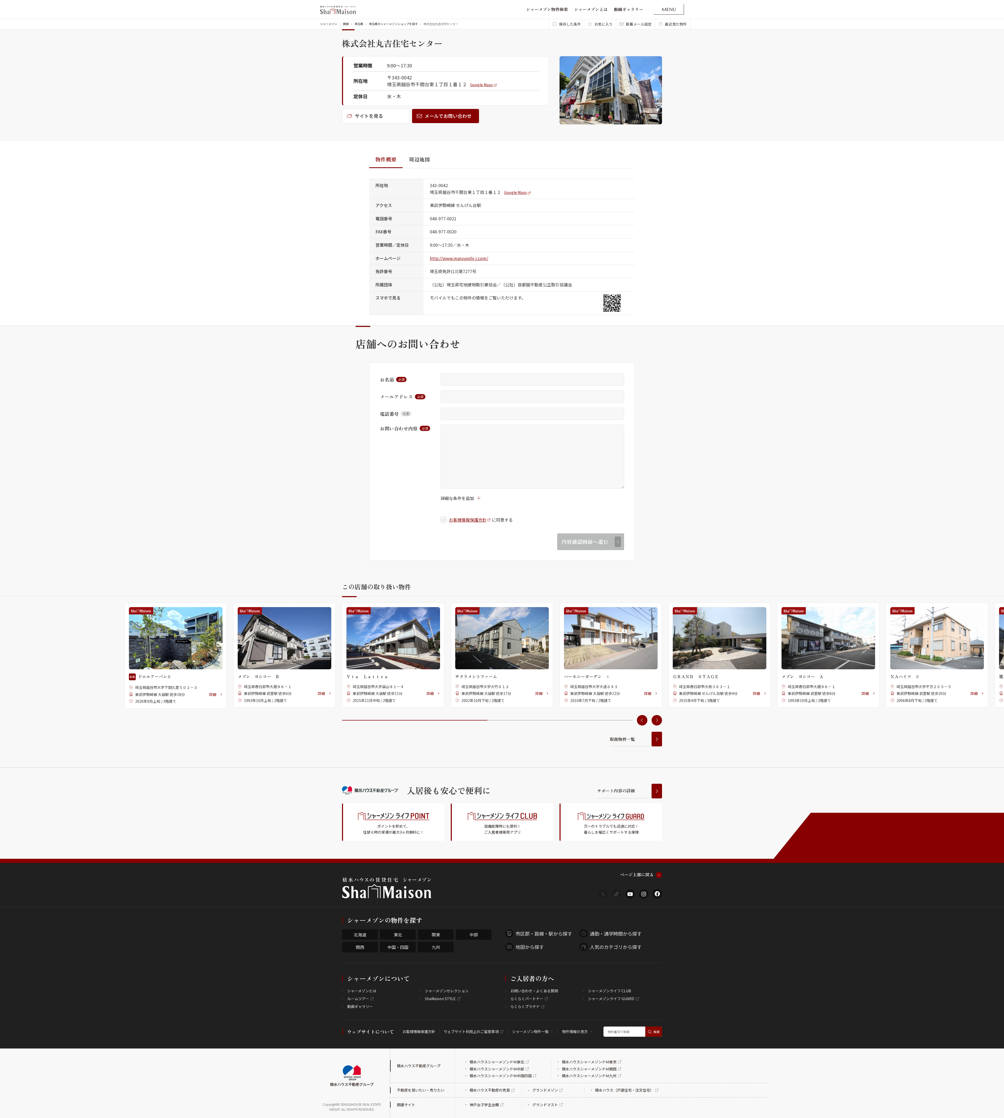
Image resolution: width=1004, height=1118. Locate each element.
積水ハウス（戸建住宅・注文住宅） (624, 1090)
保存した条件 (570, 24)
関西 (360, 947)
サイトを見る (369, 115)
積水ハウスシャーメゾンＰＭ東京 (589, 1061)
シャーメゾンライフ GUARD (611, 998)
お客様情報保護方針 (468, 519)
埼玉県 (359, 24)
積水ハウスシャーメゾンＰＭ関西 (589, 1068)
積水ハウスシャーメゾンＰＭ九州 (589, 1075)
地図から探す (530, 946)
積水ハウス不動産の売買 (490, 1090)
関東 (346, 24)
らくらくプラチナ (525, 1006)
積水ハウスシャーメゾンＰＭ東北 (497, 1061)
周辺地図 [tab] (419, 159)
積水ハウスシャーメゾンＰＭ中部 (497, 1068)
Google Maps (481, 84)
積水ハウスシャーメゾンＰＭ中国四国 (501, 1075)
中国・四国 (397, 947)
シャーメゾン (328, 24)
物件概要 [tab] (385, 159)
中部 (474, 934)
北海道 (360, 934)
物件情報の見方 (575, 1031)
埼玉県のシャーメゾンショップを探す (393, 24)
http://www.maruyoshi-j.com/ (459, 258)
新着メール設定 (639, 24)
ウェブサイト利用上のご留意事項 (471, 1031)
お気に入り (603, 24)
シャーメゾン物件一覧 (530, 1031)
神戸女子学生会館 (484, 1104)
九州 (436, 947)
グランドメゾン (545, 1090)
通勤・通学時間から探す (616, 933)
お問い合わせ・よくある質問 (534, 990)
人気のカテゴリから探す (616, 946)
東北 (398, 934)
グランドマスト (545, 1104)
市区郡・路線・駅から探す (544, 933)
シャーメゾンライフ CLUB (609, 990)
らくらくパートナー (526, 998)
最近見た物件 (676, 24)
